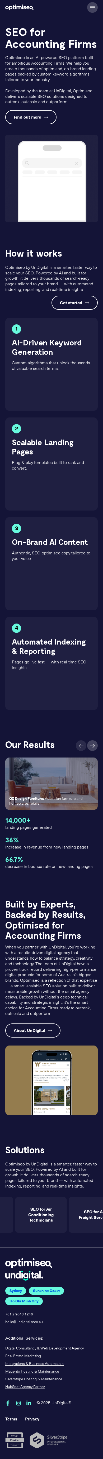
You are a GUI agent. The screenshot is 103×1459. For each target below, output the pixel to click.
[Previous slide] (81, 745)
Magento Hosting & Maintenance (32, 1371)
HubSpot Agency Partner (25, 1387)
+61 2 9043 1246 (19, 1314)
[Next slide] (92, 745)
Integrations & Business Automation (34, 1363)
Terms (11, 1419)
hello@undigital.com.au (24, 1322)
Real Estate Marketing (23, 1356)
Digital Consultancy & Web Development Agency (44, 1348)
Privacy (32, 1419)
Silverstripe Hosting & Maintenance (33, 1379)
